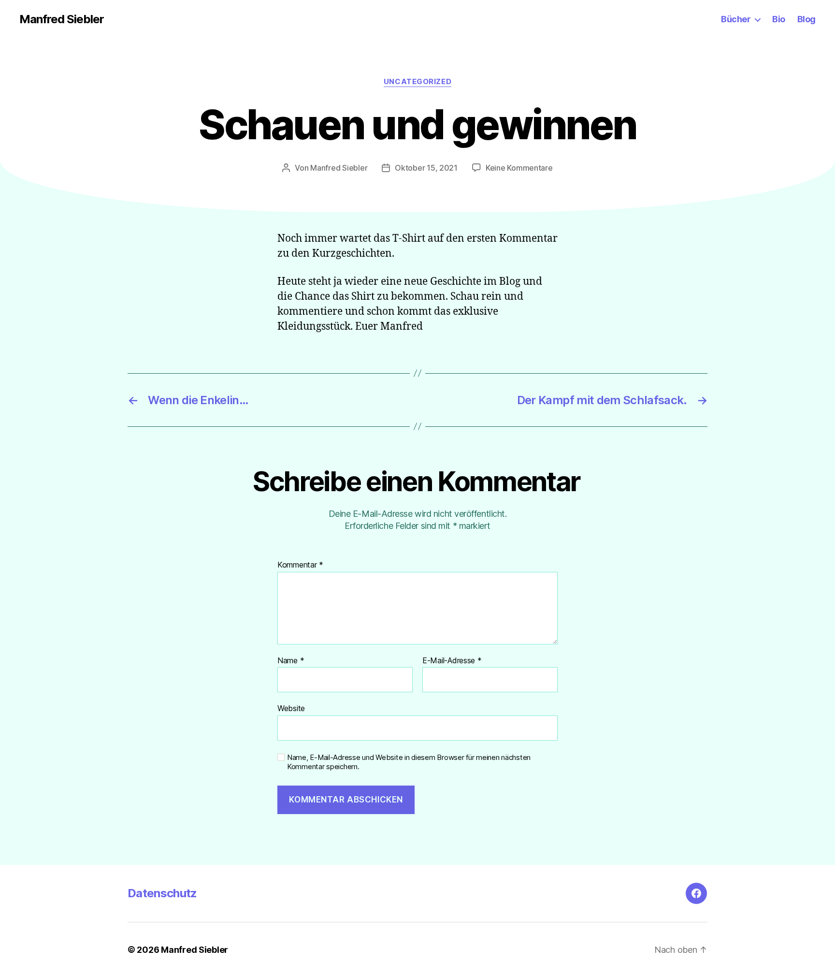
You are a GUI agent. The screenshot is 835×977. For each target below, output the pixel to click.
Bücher (735, 19)
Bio (778, 19)
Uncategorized (417, 81)
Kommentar (300, 565)
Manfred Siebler (61, 19)
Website (291, 708)
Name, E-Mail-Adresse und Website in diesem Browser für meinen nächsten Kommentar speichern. (409, 762)
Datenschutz (162, 893)
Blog (806, 19)
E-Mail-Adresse (452, 660)
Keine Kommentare (519, 168)
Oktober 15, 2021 (426, 168)
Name (290, 660)
